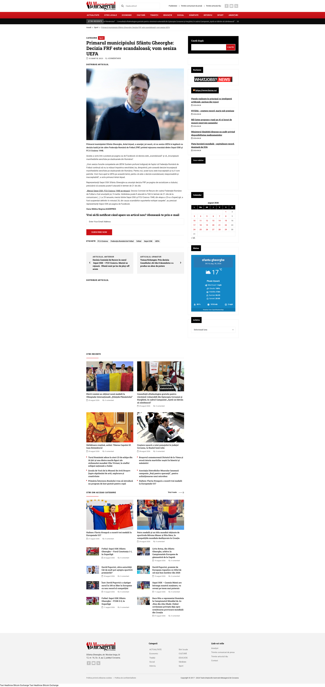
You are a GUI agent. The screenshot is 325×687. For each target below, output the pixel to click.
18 (201, 225)
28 (219, 229)
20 (213, 225)
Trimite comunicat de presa (222, 652)
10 (194, 221)
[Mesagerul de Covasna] (101, 5)
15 (226, 221)
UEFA (157, 241)
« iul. (193, 238)
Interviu (208, 15)
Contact (214, 660)
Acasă (88, 27)
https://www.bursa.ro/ (206, 90)
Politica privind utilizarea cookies (99, 678)
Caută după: (197, 40)
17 (194, 225)
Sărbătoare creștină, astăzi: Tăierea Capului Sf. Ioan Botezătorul (224, 21)
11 (201, 221)
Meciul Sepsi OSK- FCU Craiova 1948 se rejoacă (108, 191)
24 (194, 229)
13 (213, 221)
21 (219, 225)
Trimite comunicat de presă (191, 6)
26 (207, 229)
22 (226, 225)
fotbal (138, 241)
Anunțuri (233, 15)
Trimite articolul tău (213, 6)
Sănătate (194, 15)
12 (207, 221)
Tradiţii (154, 15)
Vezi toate (172, 492)
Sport (220, 15)
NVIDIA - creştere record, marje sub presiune (212, 110)
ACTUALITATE (93, 15)
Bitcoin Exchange (21, 685)
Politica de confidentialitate (125, 678)
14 (219, 221)
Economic (127, 15)
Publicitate (173, 6)
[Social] (227, 6)
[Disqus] (135, 316)
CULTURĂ (141, 15)
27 (213, 229)
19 (207, 225)
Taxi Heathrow (6, 685)
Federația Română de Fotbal (122, 241)
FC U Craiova (103, 241)
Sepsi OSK (148, 241)
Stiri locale (110, 15)
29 (226, 229)
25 (201, 229)
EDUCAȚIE (167, 15)
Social (180, 15)
